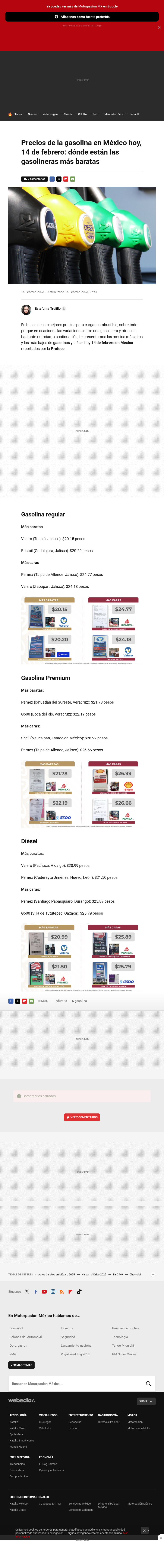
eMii (13, 1354)
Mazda (68, 114)
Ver (84, 1117)
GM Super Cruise (124, 1354)
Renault (134, 114)
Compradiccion (19, 1476)
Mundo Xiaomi (18, 1446)
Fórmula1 (16, 1328)
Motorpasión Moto (138, 1428)
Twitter (59, 179)
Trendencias (17, 1464)
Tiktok (79, 1291)
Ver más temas (21, 1365)
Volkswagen (50, 114)
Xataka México (19, 1503)
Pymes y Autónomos (51, 1470)
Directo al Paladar (108, 1422)
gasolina (81, 1001)
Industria (61, 1001)
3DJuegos (45, 1422)
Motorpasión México (139, 1503)
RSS (61, 1291)
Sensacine (75, 1422)
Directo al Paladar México (108, 1505)
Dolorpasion (18, 1345)
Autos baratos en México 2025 (56, 1274)
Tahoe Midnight (123, 1345)
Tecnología (120, 1337)
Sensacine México (80, 1503)
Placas (17, 114)
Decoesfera (17, 1470)
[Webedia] (21, 1400)
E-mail (72, 179)
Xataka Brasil (18, 1509)
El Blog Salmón (48, 1464)
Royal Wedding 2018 (75, 1354)
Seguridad (68, 1337)
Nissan (32, 114)
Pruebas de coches (125, 1328)
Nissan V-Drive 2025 (94, 1274)
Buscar (148, 1384)
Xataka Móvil (17, 1428)
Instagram (53, 1291)
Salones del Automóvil (26, 1337)
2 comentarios (36, 179)
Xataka (14, 1422)
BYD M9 (118, 1274)
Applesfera (16, 1434)
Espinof (73, 1428)
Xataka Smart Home (22, 1440)
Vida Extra (45, 1428)
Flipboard (65, 179)
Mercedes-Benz (113, 114)
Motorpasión (135, 1422)
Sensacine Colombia (81, 1509)
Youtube (44, 1291)
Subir (143, 1401)
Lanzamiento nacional (76, 1345)
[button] (50, 308)
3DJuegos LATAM (50, 1503)
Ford (95, 114)
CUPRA (82, 114)
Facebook (52, 179)
